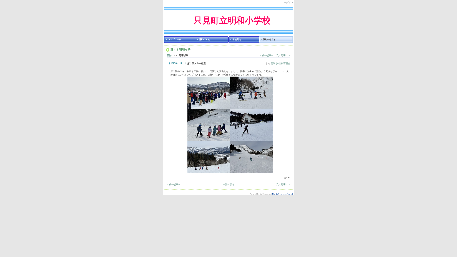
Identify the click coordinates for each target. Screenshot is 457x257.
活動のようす (269, 39)
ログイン (288, 2)
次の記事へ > (283, 55)
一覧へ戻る (228, 184)
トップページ (174, 39)
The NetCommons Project (282, 194)
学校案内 (236, 39)
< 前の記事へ (267, 55)
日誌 (169, 55)
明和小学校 (204, 39)
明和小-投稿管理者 (280, 63)
